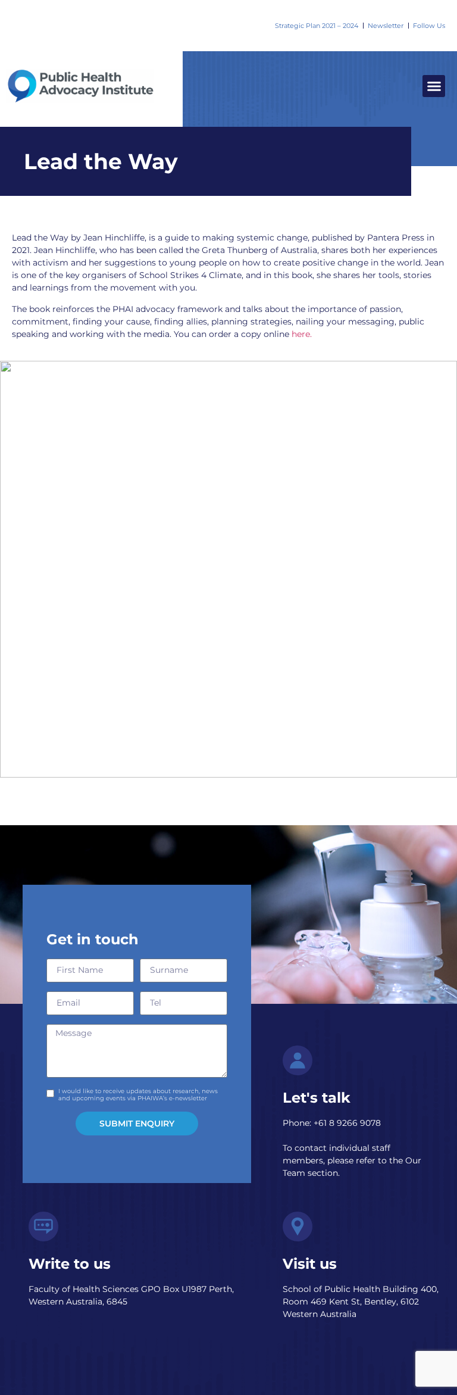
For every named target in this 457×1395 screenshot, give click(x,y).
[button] (433, 86)
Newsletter (385, 25)
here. (302, 334)
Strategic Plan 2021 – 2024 (316, 25)
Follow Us (429, 25)
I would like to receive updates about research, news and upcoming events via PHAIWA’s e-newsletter (138, 1095)
